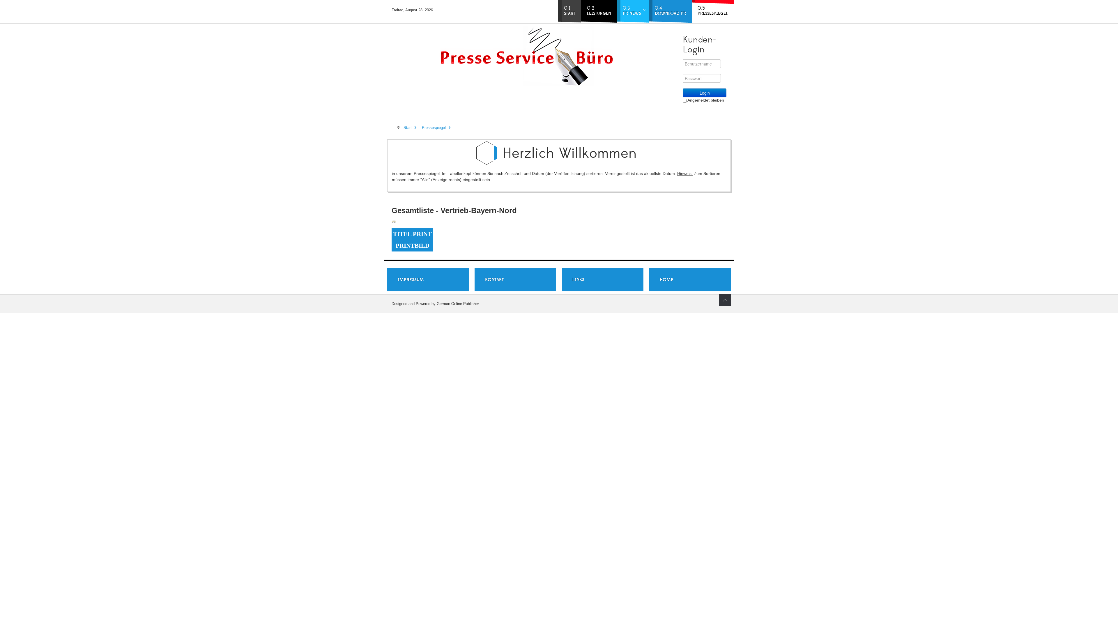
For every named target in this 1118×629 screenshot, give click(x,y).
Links (578, 280)
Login (705, 93)
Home (666, 280)
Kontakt (494, 280)
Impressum (411, 280)
